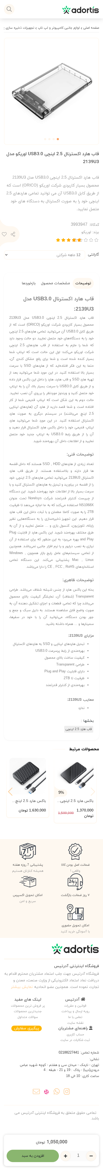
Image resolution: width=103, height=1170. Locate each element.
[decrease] (91, 1156)
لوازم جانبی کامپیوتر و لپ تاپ (59, 28)
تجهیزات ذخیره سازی (20, 28)
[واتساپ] (56, 1092)
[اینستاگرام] (66, 1092)
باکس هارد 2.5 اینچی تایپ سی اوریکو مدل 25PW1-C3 (76, 801)
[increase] (65, 1156)
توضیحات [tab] (83, 283)
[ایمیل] (36, 1092)
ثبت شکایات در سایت (75, 1040)
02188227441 (69, 1052)
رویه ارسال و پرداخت (75, 1011)
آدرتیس (73, 999)
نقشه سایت (75, 1023)
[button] (10, 791)
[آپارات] (46, 1092)
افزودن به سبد (33, 1155)
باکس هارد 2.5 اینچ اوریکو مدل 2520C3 (30, 801)
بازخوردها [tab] (29, 283)
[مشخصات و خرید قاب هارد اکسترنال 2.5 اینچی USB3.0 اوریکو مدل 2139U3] (51, 951)
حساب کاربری (75, 1034)
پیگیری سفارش (26, 1028)
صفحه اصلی (91, 28)
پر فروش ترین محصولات (28, 1006)
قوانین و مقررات (75, 1006)
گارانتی (93, 254)
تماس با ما (75, 1017)
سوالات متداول (27, 1017)
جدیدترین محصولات (28, 1011)
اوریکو (90, 232)
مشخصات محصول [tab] (55, 283)
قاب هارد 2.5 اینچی (78, 729)
